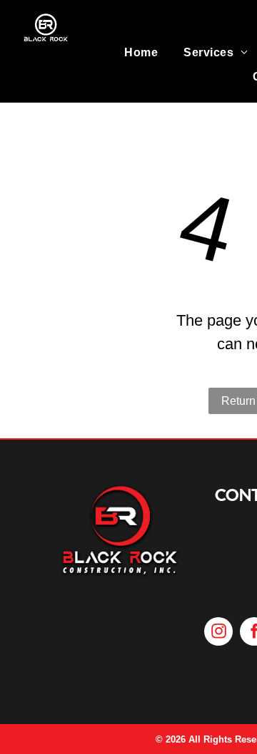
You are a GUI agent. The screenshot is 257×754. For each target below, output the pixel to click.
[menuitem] (141, 53)
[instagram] (218, 633)
